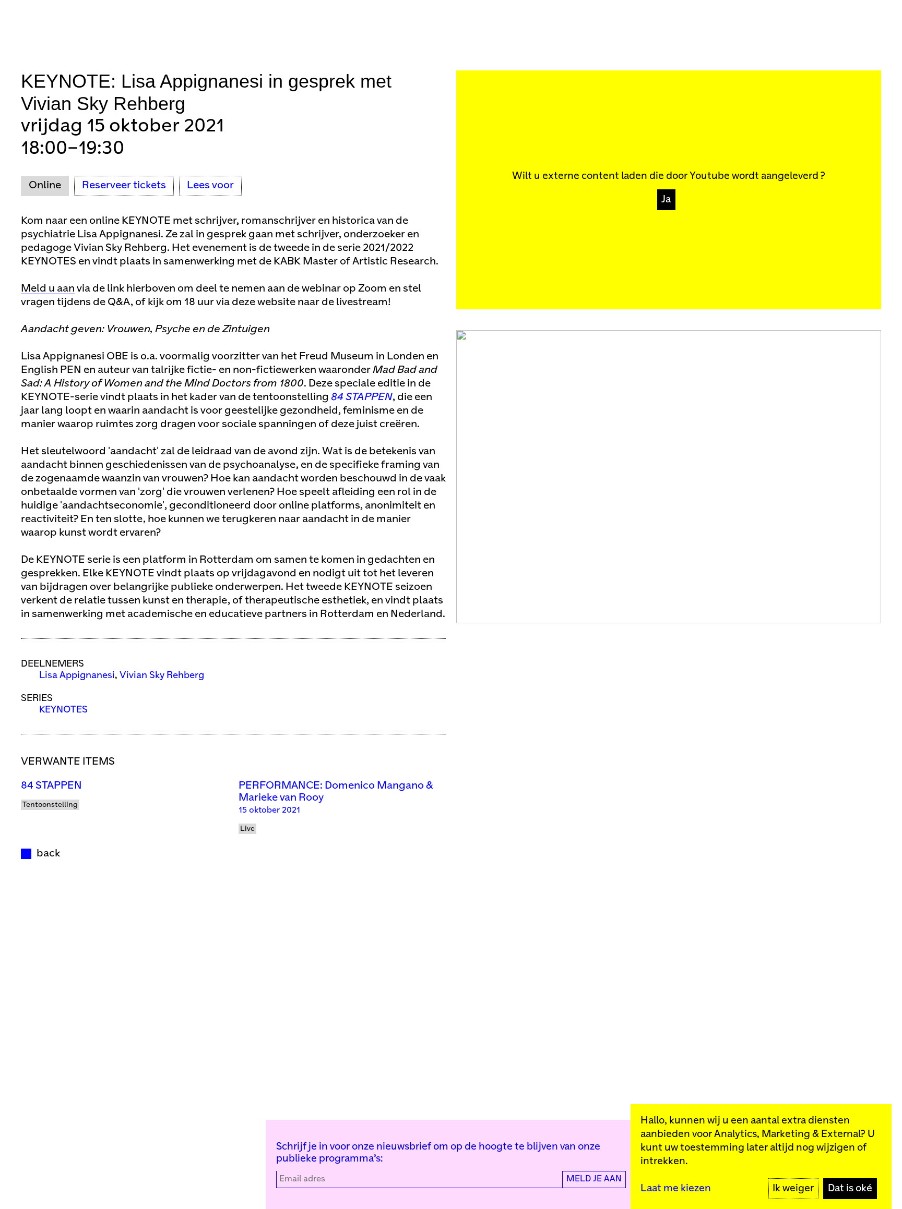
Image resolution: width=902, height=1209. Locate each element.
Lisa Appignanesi (77, 675)
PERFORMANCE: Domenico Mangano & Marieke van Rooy (336, 792)
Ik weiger (793, 1188)
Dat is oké (850, 1188)
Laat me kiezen (675, 1188)
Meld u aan (48, 289)
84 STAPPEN (51, 786)
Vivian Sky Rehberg (162, 675)
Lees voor (210, 185)
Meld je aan (594, 1179)
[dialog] (761, 1156)
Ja (666, 199)
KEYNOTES (63, 710)
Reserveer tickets (124, 185)
